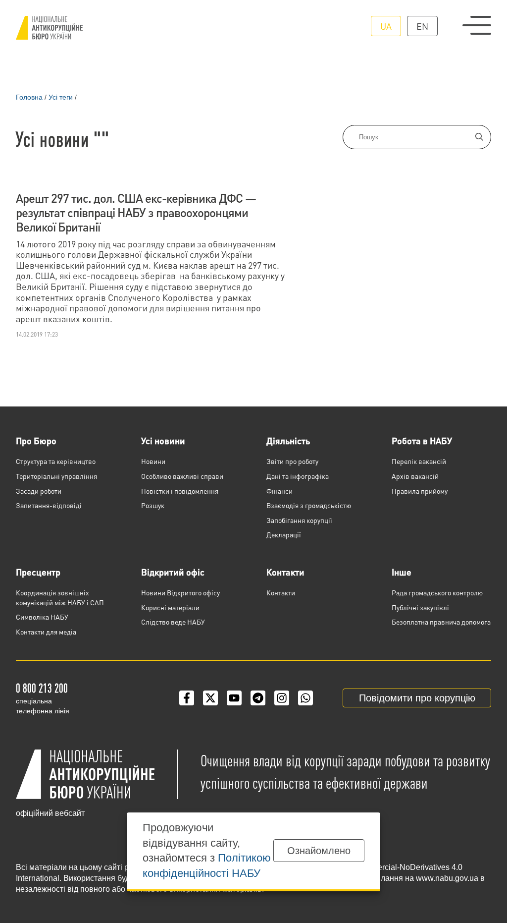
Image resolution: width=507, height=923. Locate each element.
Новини (153, 461)
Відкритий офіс (172, 571)
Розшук (152, 505)
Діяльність (288, 440)
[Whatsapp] (305, 698)
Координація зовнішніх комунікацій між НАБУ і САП (60, 597)
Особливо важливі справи (182, 475)
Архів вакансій (415, 475)
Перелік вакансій (419, 461)
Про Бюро (36, 440)
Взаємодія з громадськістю (308, 505)
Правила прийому (420, 490)
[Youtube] (234, 698)
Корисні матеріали (170, 607)
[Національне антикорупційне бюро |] (49, 28)
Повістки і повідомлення (179, 490)
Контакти (285, 571)
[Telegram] (258, 698)
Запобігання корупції (299, 520)
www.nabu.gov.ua (447, 878)
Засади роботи (38, 490)
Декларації (283, 534)
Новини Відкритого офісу (180, 592)
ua (386, 26)
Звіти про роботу (292, 461)
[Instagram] (281, 698)
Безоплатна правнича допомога (441, 621)
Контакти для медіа (46, 631)
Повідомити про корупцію (417, 697)
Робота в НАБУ (422, 440)
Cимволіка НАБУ (42, 616)
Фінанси (279, 490)
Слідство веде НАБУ (173, 621)
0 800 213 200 (42, 687)
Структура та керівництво (56, 461)
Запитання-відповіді (49, 505)
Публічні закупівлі (420, 607)
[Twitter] (210, 698)
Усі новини (163, 440)
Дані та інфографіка (297, 475)
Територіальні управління (56, 475)
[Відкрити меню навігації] (476, 25)
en (422, 26)
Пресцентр (38, 571)
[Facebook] (186, 698)
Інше (401, 571)
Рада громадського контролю (437, 592)
